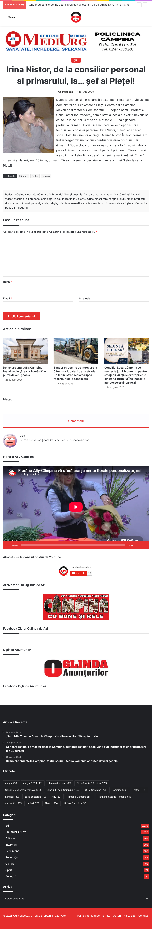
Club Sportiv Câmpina (92, 783)
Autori (117, 915)
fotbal (140, 789)
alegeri (11, 783)
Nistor (35, 176)
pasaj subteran (35, 796)
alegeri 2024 (32, 783)
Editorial (10, 838)
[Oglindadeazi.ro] (76, 17)
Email (7, 298)
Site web (84, 298)
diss (22, 435)
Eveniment (12, 851)
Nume (7, 281)
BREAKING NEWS (16, 832)
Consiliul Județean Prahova (23, 789)
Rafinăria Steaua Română (114, 796)
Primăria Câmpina (79, 796)
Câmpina (23, 176)
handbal (12, 796)
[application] (76, 507)
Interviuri (11, 844)
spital (33, 803)
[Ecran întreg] (144, 545)
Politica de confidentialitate (93, 915)
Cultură (10, 863)
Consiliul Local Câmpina (63, 789)
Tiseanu (46, 176)
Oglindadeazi (65, 91)
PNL (56, 796)
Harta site (130, 915)
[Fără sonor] (138, 545)
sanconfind (13, 803)
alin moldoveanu (59, 783)
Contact (143, 915)
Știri (76, 60)
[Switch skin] (147, 18)
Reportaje (11, 857)
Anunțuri (10, 876)
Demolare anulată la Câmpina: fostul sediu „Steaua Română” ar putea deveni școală (24, 371)
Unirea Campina (75, 803)
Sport (8, 870)
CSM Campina (95, 789)
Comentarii (76, 421)
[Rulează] (8, 545)
